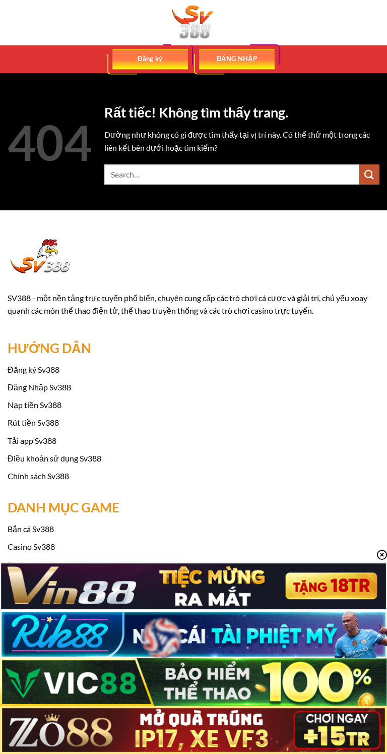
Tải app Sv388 (32, 440)
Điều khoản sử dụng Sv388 (54, 458)
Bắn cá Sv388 (31, 529)
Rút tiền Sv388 (33, 422)
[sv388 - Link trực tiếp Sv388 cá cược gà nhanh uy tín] (193, 22)
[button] (14, 22)
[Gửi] (369, 174)
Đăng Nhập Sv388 (39, 387)
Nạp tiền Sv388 (34, 405)
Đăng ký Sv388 (33, 369)
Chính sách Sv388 (38, 476)
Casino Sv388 (31, 546)
